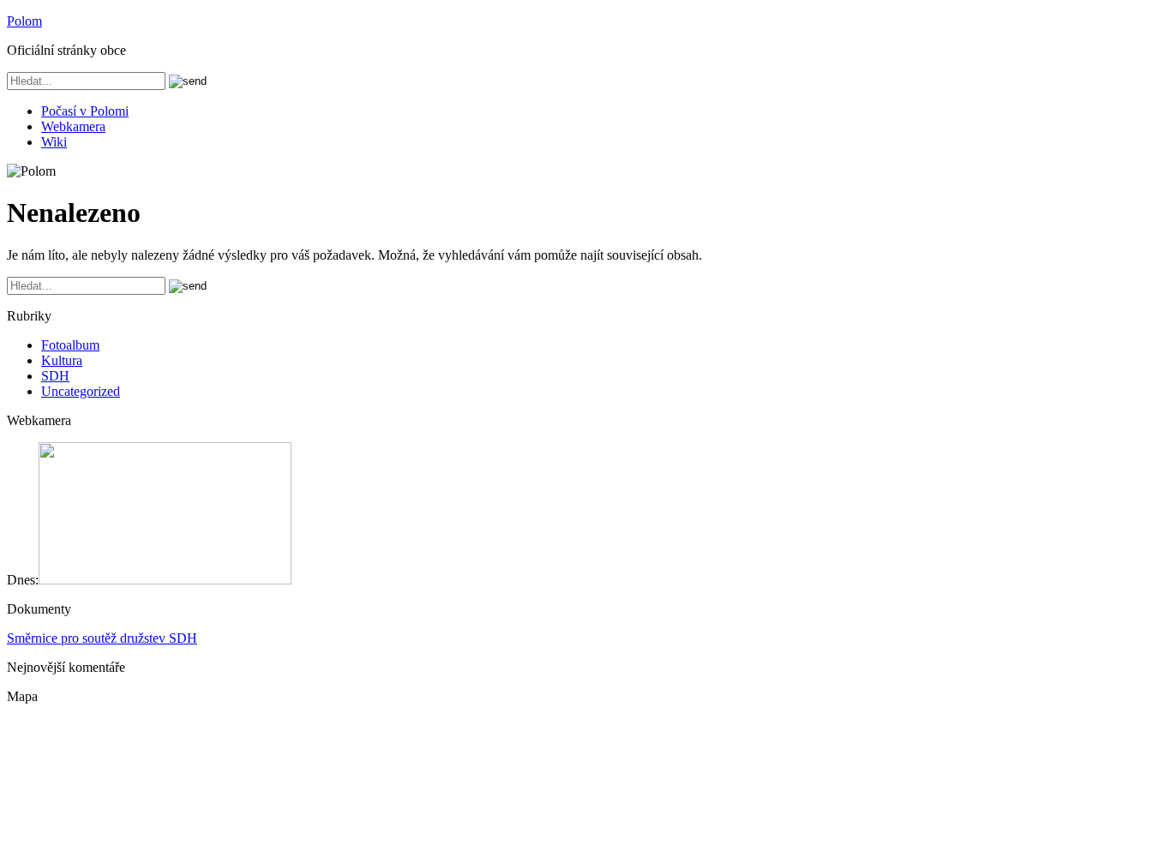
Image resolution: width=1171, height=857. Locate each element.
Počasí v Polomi (85, 111)
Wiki (54, 142)
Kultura (61, 360)
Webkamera (73, 126)
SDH (55, 376)
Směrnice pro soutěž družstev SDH (102, 638)
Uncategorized (80, 391)
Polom (24, 21)
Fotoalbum (70, 345)
